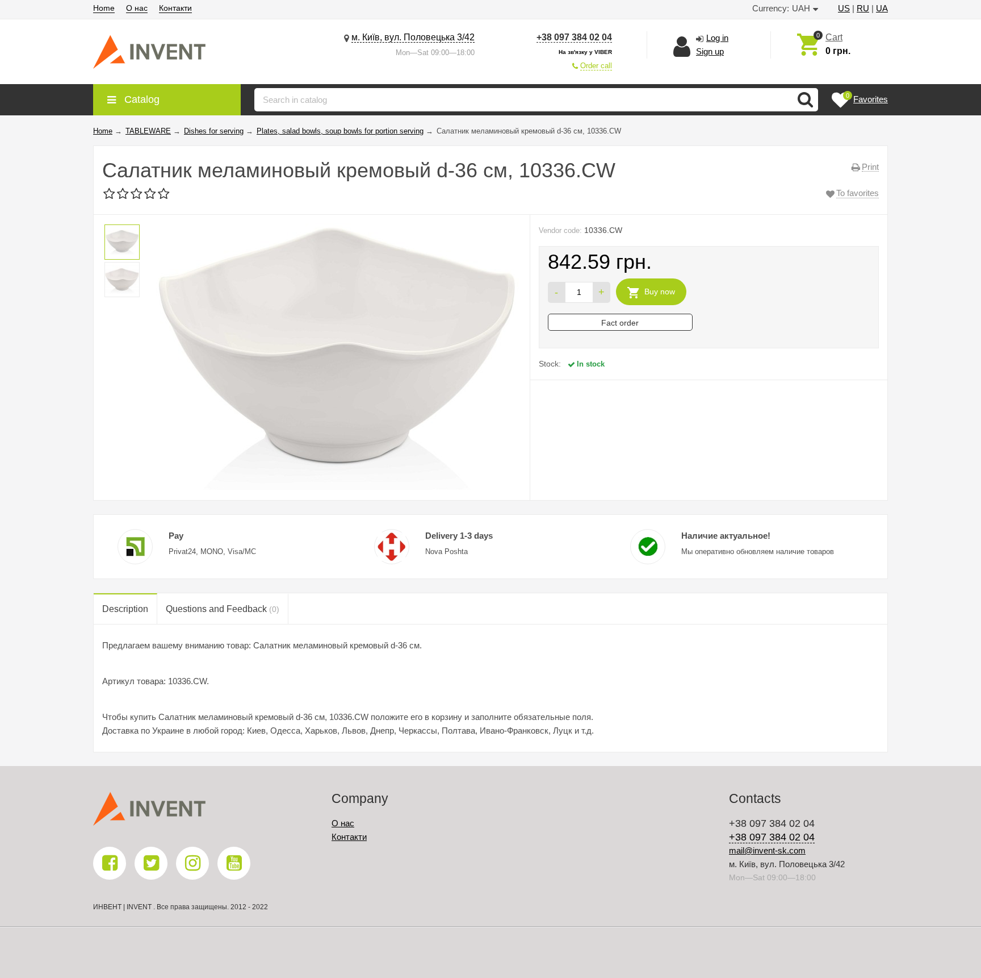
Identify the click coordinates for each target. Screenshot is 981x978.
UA (882, 8)
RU (863, 8)
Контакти (175, 8)
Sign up (710, 51)
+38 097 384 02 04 (574, 37)
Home (104, 8)
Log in (717, 38)
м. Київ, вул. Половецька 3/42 (413, 37)
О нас (137, 8)
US (844, 8)
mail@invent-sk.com (767, 850)
